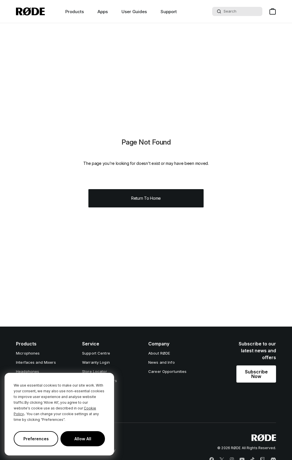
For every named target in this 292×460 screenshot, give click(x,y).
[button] (256, 374)
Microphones (28, 353)
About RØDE (159, 353)
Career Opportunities (167, 371)
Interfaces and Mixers (36, 362)
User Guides (134, 11)
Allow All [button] (82, 438)
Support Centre (96, 353)
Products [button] (74, 11)
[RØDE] (30, 11)
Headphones (27, 371)
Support (169, 11)
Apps (103, 11)
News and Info (161, 362)
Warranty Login (96, 362)
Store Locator (94, 371)
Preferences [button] (36, 438)
